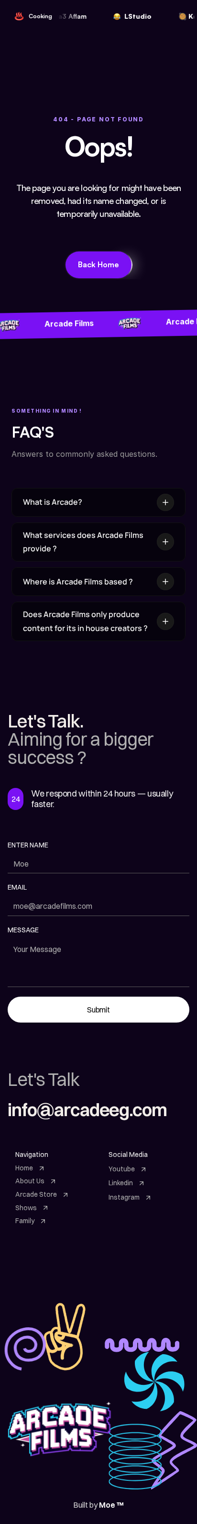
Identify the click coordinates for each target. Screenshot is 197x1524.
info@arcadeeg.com (87, 1109)
